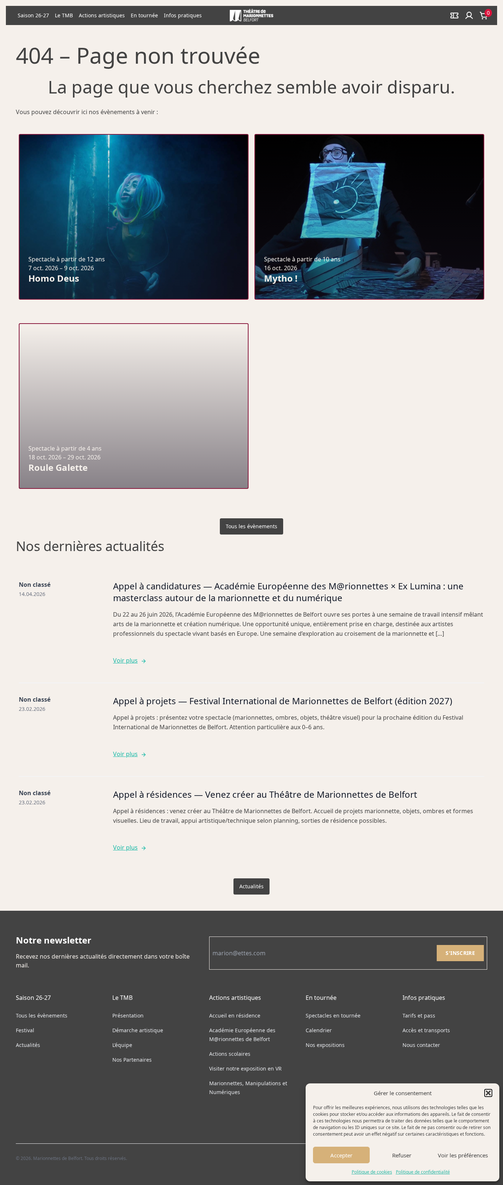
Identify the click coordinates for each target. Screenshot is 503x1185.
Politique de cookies (372, 1172)
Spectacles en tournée (333, 1015)
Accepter (341, 1155)
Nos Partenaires (132, 1059)
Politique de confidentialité (423, 1172)
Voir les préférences (463, 1155)
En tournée (144, 15)
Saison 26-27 (33, 15)
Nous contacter (421, 1044)
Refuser (401, 1155)
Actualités (251, 886)
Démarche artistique (137, 1030)
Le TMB (64, 15)
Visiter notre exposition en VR (245, 1068)
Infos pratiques (183, 15)
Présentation (128, 1015)
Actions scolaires (229, 1053)
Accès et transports (426, 1030)
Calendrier (319, 1030)
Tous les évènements (251, 526)
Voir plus (125, 660)
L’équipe (122, 1044)
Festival (25, 1030)
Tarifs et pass (418, 1015)
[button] (488, 1093)
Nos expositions (325, 1044)
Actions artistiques (102, 15)
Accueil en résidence (234, 1015)
